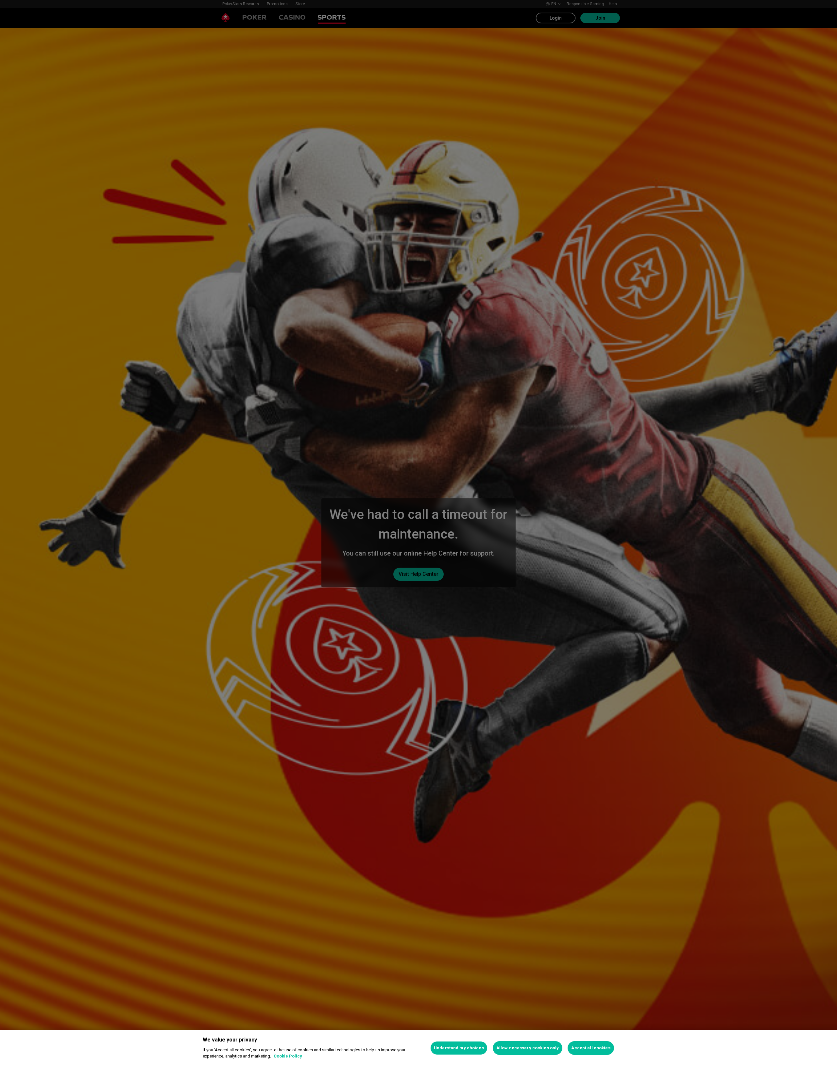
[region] (418, 1048)
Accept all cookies (590, 1047)
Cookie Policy (288, 1056)
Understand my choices (459, 1047)
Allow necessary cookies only (527, 1047)
